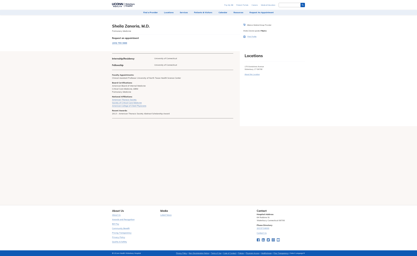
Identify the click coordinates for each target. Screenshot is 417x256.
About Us (116, 215)
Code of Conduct (229, 253)
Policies (241, 253)
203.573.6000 (263, 228)
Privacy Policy (118, 237)
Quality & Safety (119, 241)
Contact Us (262, 233)
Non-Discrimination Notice (199, 253)
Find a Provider (150, 12)
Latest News (166, 215)
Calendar (223, 12)
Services (184, 12)
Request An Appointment (262, 12)
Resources (238, 12)
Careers (255, 5)
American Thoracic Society (124, 99)
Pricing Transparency (122, 233)
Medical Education (268, 5)
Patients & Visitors (203, 12)
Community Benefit (121, 228)
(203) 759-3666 (119, 43)
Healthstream (266, 253)
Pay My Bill (228, 5)
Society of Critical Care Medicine (127, 102)
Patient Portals (242, 5)
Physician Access (252, 253)
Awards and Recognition (123, 219)
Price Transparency (281, 253)
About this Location (252, 74)
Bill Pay (115, 224)
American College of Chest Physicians (129, 106)
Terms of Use (216, 253)
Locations (169, 12)
